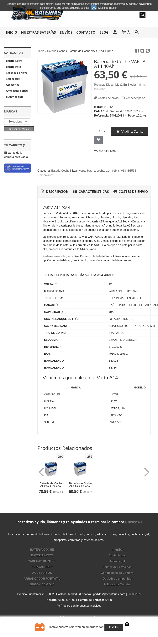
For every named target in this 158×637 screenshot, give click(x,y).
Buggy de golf (14, 96)
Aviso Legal (117, 561)
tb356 (130, 170)
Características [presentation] (93, 191)
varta (82, 170)
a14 (108, 170)
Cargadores (13, 78)
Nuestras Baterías (38, 32)
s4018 (122, 170)
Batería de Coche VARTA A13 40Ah (51, 484)
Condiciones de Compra (117, 572)
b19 (114, 170)
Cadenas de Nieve (16, 72)
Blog (103, 32)
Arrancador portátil (17, 90)
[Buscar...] (137, 32)
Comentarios (45, 175)
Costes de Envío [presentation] (133, 191)
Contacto (85, 32)
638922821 (134, 522)
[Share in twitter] (142, 51)
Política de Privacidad (117, 567)
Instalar (113, 627)
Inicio (11, 32)
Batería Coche (14, 60)
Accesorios (12, 84)
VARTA (108, 106)
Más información (108, 7)
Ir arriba (117, 549)
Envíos (66, 32)
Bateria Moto (13, 66)
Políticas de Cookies (117, 584)
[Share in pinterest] (147, 51)
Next (147, 472)
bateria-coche (95, 170)
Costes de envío (108, 98)
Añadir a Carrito (131, 131)
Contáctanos (117, 555)
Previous (41, 472)
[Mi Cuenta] (115, 32)
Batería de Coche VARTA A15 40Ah (80, 484)
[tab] (54, 191)
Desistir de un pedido (117, 578)
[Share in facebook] (137, 51)
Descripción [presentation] (57, 191)
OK (94, 7)
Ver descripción (135, 98)
